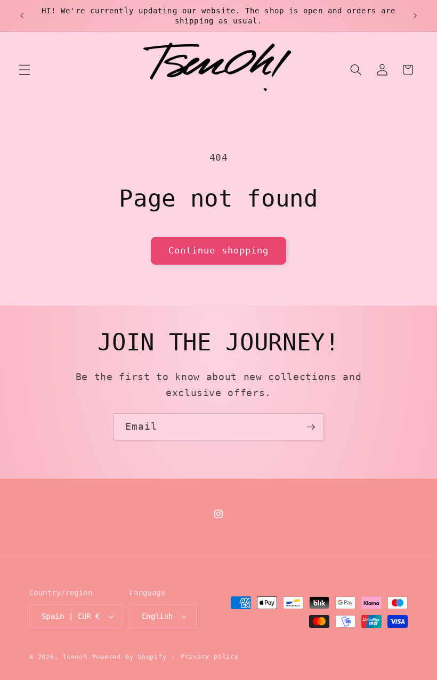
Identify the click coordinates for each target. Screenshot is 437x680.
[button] (24, 70)
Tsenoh (74, 657)
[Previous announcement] (22, 16)
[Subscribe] (310, 427)
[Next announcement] (415, 16)
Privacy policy (210, 656)
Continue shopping (218, 250)
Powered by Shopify (129, 657)
